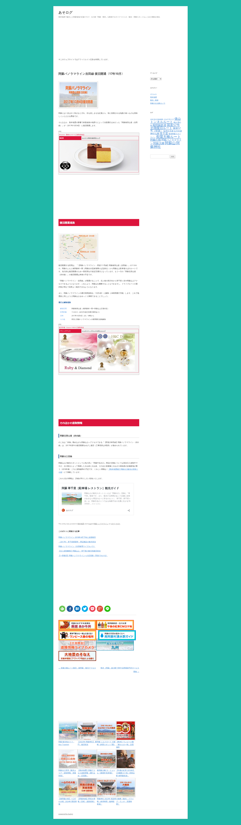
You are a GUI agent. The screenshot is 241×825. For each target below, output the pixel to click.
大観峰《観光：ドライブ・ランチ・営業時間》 (125, 801)
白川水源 (178, 131)
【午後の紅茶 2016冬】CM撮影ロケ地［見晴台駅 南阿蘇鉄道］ (125, 773)
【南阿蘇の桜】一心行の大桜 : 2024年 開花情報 (67, 801)
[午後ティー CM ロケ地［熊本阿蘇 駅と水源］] (115, 629)
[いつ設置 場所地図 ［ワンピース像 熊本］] (77, 639)
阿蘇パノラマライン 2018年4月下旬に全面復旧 (77, 537)
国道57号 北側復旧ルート (165, 126)
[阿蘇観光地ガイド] (97, 639)
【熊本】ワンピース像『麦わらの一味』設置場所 (125, 744)
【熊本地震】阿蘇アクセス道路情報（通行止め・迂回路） (86, 773)
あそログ (65, 12)
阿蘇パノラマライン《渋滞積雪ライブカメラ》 (76, 546)
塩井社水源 (168, 131)
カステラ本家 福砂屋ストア (91, 138)
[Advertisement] (120, 41)
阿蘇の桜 (155, 139)
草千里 (164, 133)
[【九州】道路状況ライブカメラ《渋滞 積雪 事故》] (77, 650)
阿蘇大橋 (158, 143)
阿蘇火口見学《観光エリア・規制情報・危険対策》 (67, 773)
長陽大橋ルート (168, 136)
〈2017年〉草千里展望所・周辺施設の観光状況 (77, 542)
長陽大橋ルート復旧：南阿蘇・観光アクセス (77, 668)
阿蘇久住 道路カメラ (157, 103)
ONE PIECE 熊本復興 (156, 119)
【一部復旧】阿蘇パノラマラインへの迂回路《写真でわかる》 (83, 555)
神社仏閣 (154, 133)
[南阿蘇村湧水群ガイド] (117, 639)
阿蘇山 (170, 142)
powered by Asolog (65, 814)
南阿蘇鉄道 (159, 125)
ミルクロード (168, 119)
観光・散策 (154, 100)
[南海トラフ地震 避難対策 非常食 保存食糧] (77, 660)
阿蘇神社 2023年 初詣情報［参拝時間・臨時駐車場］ (106, 801)
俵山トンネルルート (165, 120)
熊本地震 (80, 524)
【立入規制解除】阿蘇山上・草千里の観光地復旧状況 (79, 551)
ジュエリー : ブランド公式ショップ (94, 331)
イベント (153, 94)
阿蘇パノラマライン (101, 524)
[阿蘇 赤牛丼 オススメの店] (77, 629)
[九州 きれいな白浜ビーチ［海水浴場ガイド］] (115, 650)
